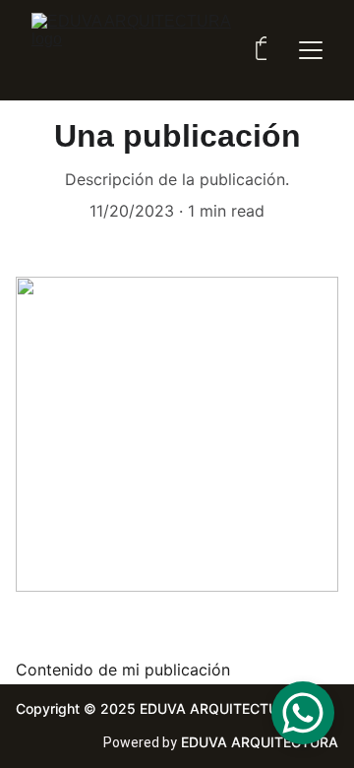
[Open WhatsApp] (302, 712)
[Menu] (311, 50)
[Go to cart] (264, 50)
